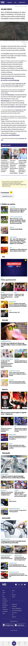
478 (6, 207)
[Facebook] (16, 584)
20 (6, 247)
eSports (4, 607)
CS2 (1, 426)
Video (13, 590)
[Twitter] (19, 584)
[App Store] (19, 625)
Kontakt (14, 617)
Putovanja (5, 601)
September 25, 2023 (21, 83)
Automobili (5, 611)
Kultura (4, 603)
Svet (11, 247)
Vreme (13, 596)
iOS (10, 499)
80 (6, 217)
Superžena (5, 605)
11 (6, 301)
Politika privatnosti (17, 610)
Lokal (3, 613)
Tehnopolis (5, 609)
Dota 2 (10, 443)
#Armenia (10, 95)
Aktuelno (16, 359)
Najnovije (9, 2)
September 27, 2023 (21, 110)
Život (3, 596)
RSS (13, 614)
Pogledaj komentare (7, 196)
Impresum (14, 606)
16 (6, 237)
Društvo (12, 227)
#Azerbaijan (4, 101)
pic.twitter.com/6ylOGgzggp (10, 80)
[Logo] (2, 2)
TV (12, 592)
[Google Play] (8, 625)
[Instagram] (22, 584)
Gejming (16, 490)
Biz (3, 594)
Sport (3, 592)
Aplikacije (14, 612)
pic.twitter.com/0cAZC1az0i (16, 107)
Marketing (14, 604)
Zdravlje (4, 599)
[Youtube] (25, 584)
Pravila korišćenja (16, 608)
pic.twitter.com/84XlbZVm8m (10, 135)
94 (6, 227)
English (14, 594)
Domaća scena (12, 434)
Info (3, 590)
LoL (2, 410)
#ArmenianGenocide (7, 78)
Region (2, 292)
